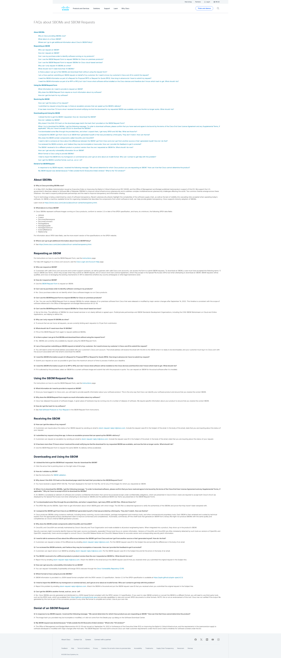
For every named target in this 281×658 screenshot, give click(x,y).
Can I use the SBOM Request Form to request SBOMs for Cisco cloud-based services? (70, 62)
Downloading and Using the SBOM (47, 113)
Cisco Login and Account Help (87, 262)
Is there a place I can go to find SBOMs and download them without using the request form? (72, 72)
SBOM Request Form (50, 284)
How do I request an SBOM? (48, 53)
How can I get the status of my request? (53, 103)
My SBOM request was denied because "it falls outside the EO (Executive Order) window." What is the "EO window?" (81, 171)
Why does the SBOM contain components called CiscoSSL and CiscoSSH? (66, 138)
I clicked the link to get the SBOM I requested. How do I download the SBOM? (67, 117)
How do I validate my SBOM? (49, 120)
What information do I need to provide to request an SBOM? (60, 89)
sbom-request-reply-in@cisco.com (112, 428)
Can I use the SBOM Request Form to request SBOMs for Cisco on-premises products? (70, 59)
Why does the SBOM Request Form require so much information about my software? (70, 92)
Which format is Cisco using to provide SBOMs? (56, 154)
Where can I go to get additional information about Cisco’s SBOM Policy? (65, 42)
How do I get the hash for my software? (53, 95)
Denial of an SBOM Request (44, 164)
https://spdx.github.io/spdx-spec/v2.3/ (168, 577)
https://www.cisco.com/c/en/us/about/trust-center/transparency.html (71, 203)
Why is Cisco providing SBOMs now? (52, 36)
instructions (86, 258)
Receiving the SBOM (41, 99)
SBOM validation (60, 475)
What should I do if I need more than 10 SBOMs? (56, 69)
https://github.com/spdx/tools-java (84, 597)
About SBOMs (39, 32)
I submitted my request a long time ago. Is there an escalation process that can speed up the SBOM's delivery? (79, 106)
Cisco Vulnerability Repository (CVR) (110, 568)
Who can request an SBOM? (48, 50)
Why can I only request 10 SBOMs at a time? (54, 66)
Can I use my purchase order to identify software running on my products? (66, 56)
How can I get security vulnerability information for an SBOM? (61, 150)
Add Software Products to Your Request (54, 410)
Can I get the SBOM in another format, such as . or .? (60, 160)
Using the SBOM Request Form (45, 85)
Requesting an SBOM (42, 46)
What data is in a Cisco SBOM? (49, 39)
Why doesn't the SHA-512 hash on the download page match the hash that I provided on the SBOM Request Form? (81, 123)
